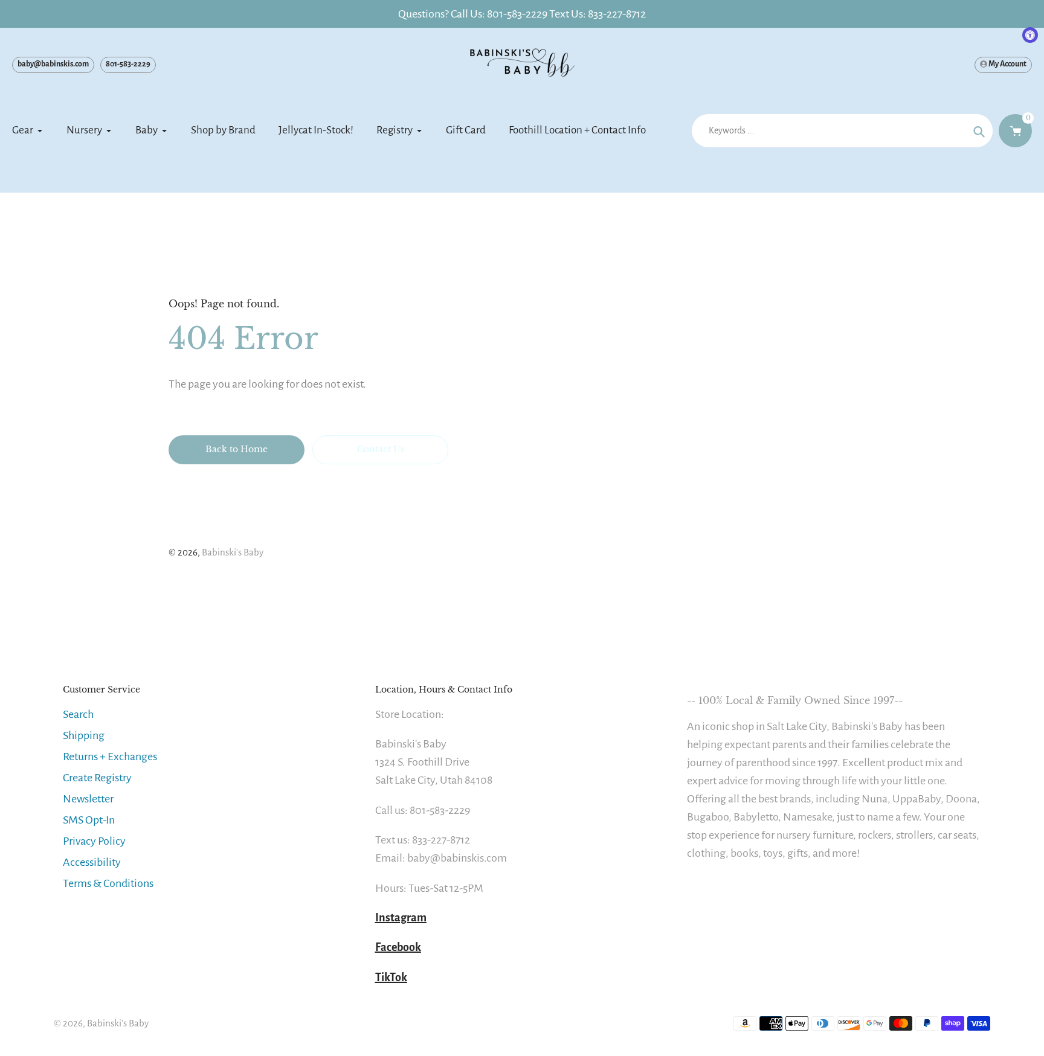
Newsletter (88, 799)
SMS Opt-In (89, 820)
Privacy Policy (94, 841)
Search (78, 714)
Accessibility (92, 862)
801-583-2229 (128, 64)
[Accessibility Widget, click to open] (1030, 35)
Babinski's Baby (232, 552)
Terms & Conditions (108, 883)
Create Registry (97, 778)
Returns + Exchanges (110, 756)
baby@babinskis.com (53, 64)
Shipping (84, 735)
